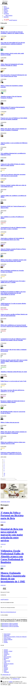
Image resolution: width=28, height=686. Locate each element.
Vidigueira (3, 222)
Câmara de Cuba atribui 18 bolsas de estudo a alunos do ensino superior (13, 164)
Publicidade (6, 635)
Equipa (5, 640)
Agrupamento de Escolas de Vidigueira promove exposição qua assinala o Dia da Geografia (13, 339)
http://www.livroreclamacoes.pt (8, 612)
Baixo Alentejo (4, 309)
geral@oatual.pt (13, 20)
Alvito (2, 59)
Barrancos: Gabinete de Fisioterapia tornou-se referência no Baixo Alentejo (13, 401)
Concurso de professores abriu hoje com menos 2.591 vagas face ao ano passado (13, 175)
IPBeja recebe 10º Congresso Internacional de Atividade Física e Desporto (13, 108)
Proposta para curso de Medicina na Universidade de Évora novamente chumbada (14, 118)
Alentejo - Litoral (8, 651)
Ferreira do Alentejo (9, 663)
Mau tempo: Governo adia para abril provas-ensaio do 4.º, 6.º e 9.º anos (12, 390)
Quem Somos (7, 634)
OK (9, 684)
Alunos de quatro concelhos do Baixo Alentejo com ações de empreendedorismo (14, 315)
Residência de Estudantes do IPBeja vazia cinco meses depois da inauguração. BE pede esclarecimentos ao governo (13, 293)
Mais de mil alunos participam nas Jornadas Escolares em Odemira (12, 271)
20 (4, 473)
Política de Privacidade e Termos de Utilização (15, 636)
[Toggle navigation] (1, 4)
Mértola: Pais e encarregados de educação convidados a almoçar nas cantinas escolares (12, 32)
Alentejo (3, 37)
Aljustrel (6, 652)
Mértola (2, 26)
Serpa (5, 670)
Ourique (6, 669)
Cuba (2, 159)
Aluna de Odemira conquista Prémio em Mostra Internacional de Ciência (13, 249)
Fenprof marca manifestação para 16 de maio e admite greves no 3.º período (13, 281)
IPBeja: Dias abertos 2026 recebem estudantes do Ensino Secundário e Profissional (14, 129)
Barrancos (3, 396)
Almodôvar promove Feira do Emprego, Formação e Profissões (11, 97)
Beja (2, 48)
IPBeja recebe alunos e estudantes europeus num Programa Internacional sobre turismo (13, 260)
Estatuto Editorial (8, 639)
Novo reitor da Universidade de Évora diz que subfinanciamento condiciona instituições (13, 43)
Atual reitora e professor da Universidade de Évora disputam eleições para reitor (12, 239)
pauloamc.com (16, 678)
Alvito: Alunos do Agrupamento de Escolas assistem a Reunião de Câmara (12, 64)
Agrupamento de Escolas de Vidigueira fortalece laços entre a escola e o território (13, 228)
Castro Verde (4, 376)
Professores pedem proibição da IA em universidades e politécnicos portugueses (11, 453)
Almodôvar (3, 91)
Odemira (3, 244)
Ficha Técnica (7, 638)
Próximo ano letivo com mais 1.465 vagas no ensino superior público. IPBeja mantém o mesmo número (14, 361)
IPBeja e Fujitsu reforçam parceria (10, 422)
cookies (10, 681)
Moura (2, 406)
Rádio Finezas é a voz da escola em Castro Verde (13, 381)
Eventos (6, 642)
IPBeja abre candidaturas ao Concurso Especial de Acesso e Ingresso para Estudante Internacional (14, 325)
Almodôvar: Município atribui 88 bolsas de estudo (14, 371)
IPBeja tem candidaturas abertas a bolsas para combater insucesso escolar (13, 443)
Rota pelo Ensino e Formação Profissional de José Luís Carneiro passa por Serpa (14, 75)
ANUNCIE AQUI (5, 501)
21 (4, 475)
